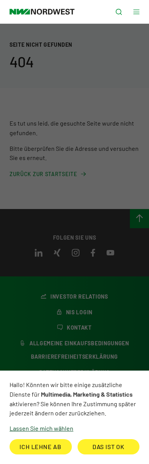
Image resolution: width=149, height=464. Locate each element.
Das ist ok (108, 446)
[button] (119, 12)
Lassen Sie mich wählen (41, 428)
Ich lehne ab (40, 446)
